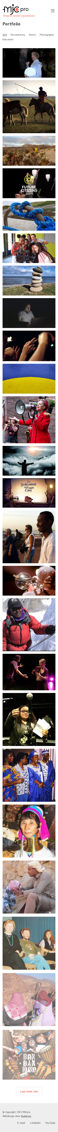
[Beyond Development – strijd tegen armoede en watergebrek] (29, 775)
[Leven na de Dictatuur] (29, 313)
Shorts (32, 34)
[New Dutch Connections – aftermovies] (29, 183)
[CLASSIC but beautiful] (29, 281)
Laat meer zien (29, 1091)
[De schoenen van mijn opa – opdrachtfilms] (29, 492)
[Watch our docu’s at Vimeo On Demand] (29, 581)
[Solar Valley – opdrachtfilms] (29, 461)
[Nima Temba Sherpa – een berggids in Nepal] (29, 624)
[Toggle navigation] (52, 10)
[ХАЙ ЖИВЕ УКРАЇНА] (29, 379)
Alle (5, 34)
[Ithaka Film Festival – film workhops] (29, 248)
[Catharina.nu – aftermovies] (29, 419)
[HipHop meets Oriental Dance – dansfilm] (29, 672)
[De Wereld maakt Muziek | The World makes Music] (29, 346)
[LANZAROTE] (29, 151)
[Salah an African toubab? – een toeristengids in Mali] (29, 536)
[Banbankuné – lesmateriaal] (29, 1053)
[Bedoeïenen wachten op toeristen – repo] (29, 886)
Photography (47, 34)
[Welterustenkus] (29, 63)
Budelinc (26, 1116)
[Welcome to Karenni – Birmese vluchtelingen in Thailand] (29, 830)
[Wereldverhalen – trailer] (29, 719)
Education (8, 39)
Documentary (18, 34)
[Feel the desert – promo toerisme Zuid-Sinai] (29, 997)
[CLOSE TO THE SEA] (29, 216)
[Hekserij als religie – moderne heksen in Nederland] (29, 941)
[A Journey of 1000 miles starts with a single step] (29, 106)
